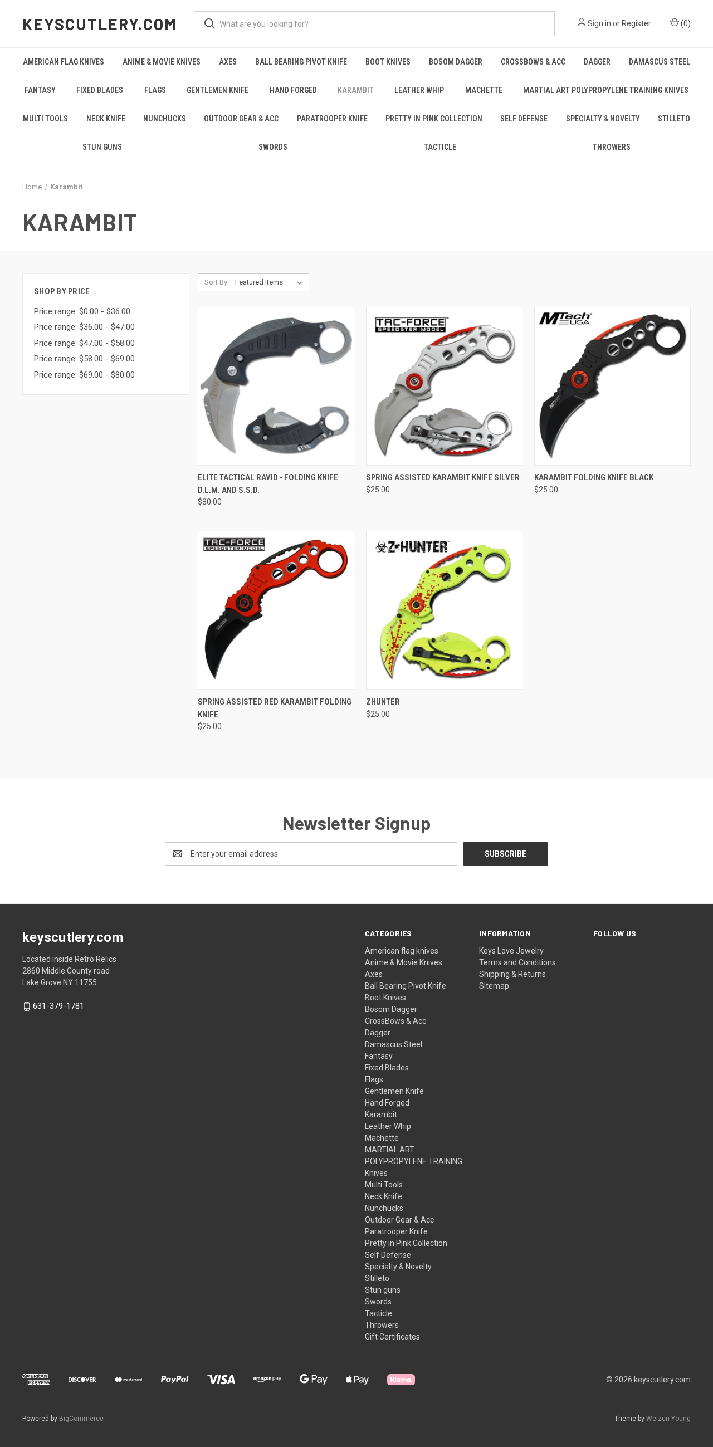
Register (636, 23)
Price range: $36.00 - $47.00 (84, 327)
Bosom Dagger (455, 61)
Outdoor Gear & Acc (241, 118)
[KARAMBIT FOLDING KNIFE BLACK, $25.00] (612, 386)
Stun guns (102, 147)
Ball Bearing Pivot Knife (301, 61)
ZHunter (383, 702)
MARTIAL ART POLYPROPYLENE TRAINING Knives (605, 90)
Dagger (597, 61)
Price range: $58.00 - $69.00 (84, 359)
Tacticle (440, 147)
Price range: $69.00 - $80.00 (84, 375)
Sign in (599, 23)
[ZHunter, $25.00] (444, 610)
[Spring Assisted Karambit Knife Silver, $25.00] (444, 386)
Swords (272, 147)
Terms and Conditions (517, 962)
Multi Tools (45, 118)
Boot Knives (388, 61)
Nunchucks (164, 118)
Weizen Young (668, 1418)
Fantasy (40, 90)
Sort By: (216, 282)
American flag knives (63, 61)
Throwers (612, 147)
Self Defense (524, 118)
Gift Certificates (392, 1336)
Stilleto (674, 118)
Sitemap (494, 985)
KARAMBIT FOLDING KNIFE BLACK (593, 477)
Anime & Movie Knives (162, 61)
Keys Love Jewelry (511, 950)
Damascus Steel (659, 61)
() (685, 23)
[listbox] (271, 282)
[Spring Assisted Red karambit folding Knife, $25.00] (276, 610)
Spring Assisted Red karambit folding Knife (274, 708)
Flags (155, 90)
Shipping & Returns (512, 974)
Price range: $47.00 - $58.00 (84, 343)
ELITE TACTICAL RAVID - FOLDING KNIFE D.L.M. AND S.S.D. (268, 483)
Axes (228, 61)
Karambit (356, 90)
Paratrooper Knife (332, 118)
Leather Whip (419, 90)
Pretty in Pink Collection (433, 118)
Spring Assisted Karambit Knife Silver (443, 477)
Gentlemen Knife (217, 90)
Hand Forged (293, 90)
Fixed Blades (99, 90)
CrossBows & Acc (533, 61)
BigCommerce (81, 1418)
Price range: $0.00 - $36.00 (82, 311)
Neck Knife (105, 118)
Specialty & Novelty (603, 118)
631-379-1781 (58, 1006)
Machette (483, 90)
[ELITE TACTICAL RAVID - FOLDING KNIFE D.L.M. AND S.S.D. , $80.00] (276, 386)
